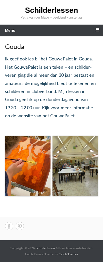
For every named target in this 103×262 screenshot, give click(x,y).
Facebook (9, 226)
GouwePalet (62, 116)
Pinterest (20, 226)
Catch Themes (68, 254)
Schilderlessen (51, 10)
